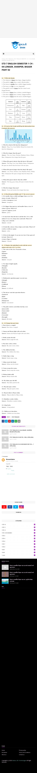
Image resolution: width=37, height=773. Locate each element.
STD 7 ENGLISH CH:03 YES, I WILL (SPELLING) (21, 437)
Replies (9, 469)
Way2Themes (17, 770)
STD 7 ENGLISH (9, 59)
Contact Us (20, 766)
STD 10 (18, 524)
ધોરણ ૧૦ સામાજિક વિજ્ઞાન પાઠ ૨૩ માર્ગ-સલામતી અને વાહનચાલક (22, 566)
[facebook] (9, 507)
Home (3, 59)
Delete (11, 466)
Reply (7, 466)
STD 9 (18, 547)
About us (4, 754)
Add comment (11, 474)
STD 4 (18, 538)
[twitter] (15, 507)
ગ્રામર (18, 555)
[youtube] (4, 507)
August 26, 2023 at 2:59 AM (12, 461)
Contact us (21, 754)
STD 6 (18, 541)
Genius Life (31, 770)
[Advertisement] (18, 18)
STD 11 (18, 527)
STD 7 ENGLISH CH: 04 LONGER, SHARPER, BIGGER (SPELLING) (21, 431)
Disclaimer (4, 752)
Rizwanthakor (10, 459)
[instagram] (21, 507)
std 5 (18, 549)
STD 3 (18, 535)
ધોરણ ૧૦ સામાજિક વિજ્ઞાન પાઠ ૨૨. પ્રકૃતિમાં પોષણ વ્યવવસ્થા (21, 580)
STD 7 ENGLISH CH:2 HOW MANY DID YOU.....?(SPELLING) (22, 445)
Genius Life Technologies (19, 760)
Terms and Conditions (24, 752)
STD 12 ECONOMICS (18, 533)
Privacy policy (22, 750)
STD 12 (18, 530)
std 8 (18, 552)
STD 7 (8, 417)
